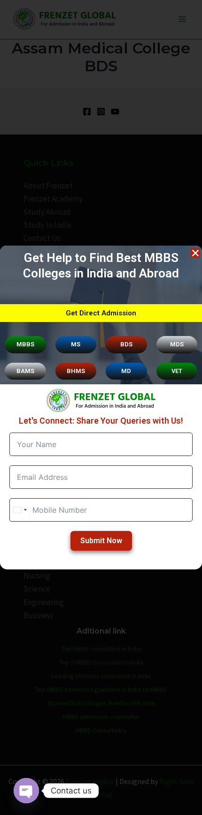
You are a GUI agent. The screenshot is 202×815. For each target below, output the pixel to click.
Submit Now (101, 540)
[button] (195, 253)
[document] (101, 407)
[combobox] (20, 510)
